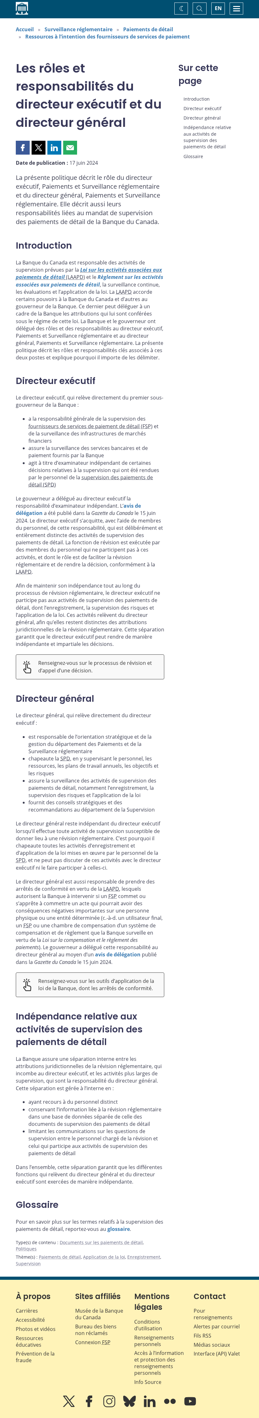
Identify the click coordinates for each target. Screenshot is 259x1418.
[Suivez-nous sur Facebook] (90, 1405)
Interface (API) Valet (217, 1353)
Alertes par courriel (217, 1326)
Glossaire (193, 156)
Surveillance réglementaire (78, 29)
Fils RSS (202, 1335)
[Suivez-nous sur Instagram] (110, 1405)
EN (218, 8)
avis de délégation (118, 954)
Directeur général (202, 118)
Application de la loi (104, 1257)
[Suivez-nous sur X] (69, 1405)
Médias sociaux (212, 1344)
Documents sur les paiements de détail (101, 1242)
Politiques (26, 1249)
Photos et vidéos (36, 1329)
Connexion (93, 1342)
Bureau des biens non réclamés (96, 1330)
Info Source (147, 1382)
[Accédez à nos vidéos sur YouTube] (190, 1405)
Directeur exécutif (202, 108)
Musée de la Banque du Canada (99, 1314)
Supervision (28, 1264)
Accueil (25, 29)
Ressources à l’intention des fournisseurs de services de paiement (107, 36)
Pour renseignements (213, 1314)
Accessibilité (30, 1319)
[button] (23, 148)
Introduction (197, 99)
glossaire (118, 1229)
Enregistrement (143, 1257)
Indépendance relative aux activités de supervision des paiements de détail (207, 137)
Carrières (27, 1310)
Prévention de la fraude (35, 1357)
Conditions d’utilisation (148, 1325)
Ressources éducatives (29, 1341)
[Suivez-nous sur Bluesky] (130, 1405)
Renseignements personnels (154, 1341)
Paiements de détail (148, 29)
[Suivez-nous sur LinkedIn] (150, 1405)
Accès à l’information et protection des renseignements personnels (159, 1363)
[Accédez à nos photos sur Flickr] (170, 1405)
